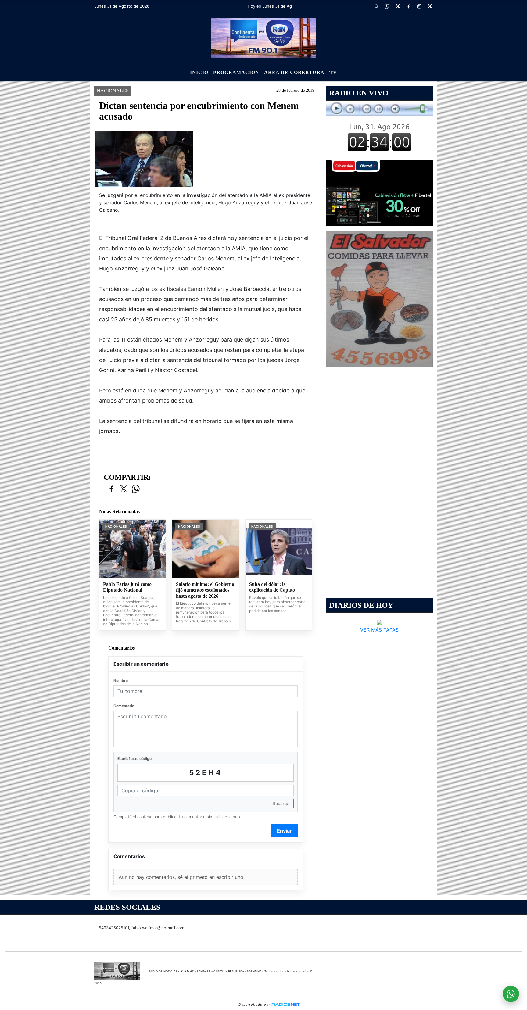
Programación (236, 72)
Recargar (282, 803)
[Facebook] (408, 6)
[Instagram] (419, 6)
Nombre (120, 680)
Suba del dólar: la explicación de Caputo (272, 587)
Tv (333, 72)
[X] (398, 6)
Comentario (123, 706)
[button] (376, 6)
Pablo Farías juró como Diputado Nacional (127, 587)
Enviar (284, 831)
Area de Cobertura (294, 72)
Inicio (199, 72)
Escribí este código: (135, 758)
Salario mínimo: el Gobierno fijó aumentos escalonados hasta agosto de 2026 (205, 590)
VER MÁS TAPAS (379, 630)
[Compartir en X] (123, 489)
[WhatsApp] (387, 6)
